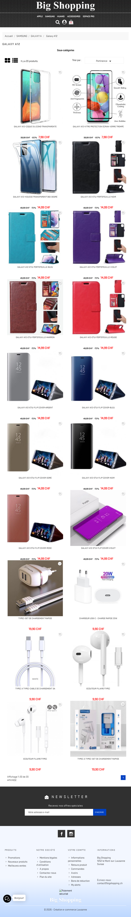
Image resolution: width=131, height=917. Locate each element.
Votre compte (77, 850)
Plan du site (46, 876)
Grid (8, 60)
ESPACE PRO (88, 16)
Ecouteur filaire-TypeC (98, 688)
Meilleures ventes (17, 865)
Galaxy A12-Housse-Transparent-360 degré (35, 196)
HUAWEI (61, 16)
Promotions (14, 857)
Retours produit (79, 865)
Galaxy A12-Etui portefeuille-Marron (35, 337)
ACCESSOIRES (73, 16)
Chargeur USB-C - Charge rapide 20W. (98, 618)
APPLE (40, 16)
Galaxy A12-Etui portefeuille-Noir (98, 196)
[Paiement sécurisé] (65, 892)
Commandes (77, 869)
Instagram (71, 833)
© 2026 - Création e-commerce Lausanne (65, 909)
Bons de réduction (80, 880)
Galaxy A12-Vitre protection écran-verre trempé (98, 126)
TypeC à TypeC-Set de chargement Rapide (98, 758)
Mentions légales (48, 857)
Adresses (76, 876)
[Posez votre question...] (7, 899)
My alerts (75, 884)
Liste (15, 61)
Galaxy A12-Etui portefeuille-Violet (98, 267)
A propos (44, 869)
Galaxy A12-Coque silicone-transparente (35, 126)
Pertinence (104, 61)
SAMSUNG (50, 16)
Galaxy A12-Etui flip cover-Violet (98, 548)
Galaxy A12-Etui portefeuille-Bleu (35, 267)
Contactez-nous (48, 872)
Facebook (61, 833)
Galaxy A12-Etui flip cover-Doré (35, 477)
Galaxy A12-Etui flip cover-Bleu (98, 407)
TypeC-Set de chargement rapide (35, 618)
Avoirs (74, 872)
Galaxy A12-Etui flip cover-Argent (35, 407)
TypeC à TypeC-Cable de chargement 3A (35, 688)
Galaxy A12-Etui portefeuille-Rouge (98, 337)
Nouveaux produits (17, 861)
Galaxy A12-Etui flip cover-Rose (35, 548)
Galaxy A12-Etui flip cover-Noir (98, 477)
